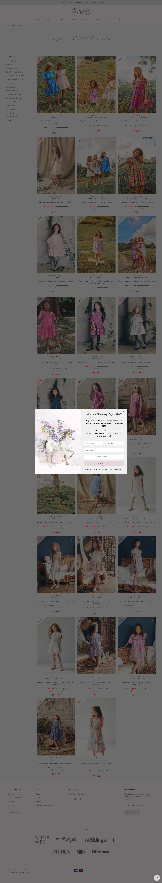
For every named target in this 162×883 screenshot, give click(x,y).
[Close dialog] (124, 411)
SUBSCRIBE (104, 463)
